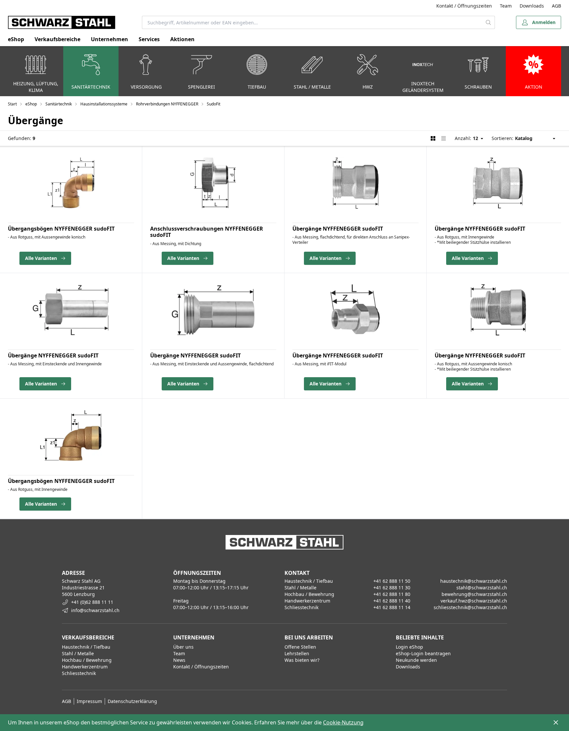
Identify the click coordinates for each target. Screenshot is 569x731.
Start (12, 104)
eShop (16, 39)
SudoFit (213, 104)
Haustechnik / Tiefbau (86, 647)
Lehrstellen (296, 653)
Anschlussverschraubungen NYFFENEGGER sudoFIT (206, 232)
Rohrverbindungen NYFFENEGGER (167, 104)
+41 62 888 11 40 (391, 601)
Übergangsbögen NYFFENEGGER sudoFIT (61, 228)
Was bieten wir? (301, 660)
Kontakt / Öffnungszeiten (464, 6)
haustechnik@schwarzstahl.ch (473, 581)
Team (506, 6)
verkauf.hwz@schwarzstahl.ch (474, 601)
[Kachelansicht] (433, 138)
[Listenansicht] (443, 138)
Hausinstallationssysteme (103, 104)
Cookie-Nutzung (343, 722)
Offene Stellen (300, 647)
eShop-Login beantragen (423, 653)
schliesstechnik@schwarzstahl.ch (470, 607)
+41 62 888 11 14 (391, 607)
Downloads (532, 6)
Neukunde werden (416, 660)
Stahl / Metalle (78, 653)
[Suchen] (488, 22)
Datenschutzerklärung (132, 701)
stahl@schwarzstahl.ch (481, 587)
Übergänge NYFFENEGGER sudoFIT (337, 228)
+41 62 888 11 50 (391, 581)
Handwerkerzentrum (85, 666)
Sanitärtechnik (58, 104)
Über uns (183, 647)
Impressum (89, 701)
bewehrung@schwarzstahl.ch (474, 594)
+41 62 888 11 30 (391, 587)
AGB (556, 6)
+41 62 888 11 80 (391, 594)
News (179, 660)
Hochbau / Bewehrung (87, 660)
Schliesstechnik (79, 673)
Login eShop (409, 647)
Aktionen (182, 39)
